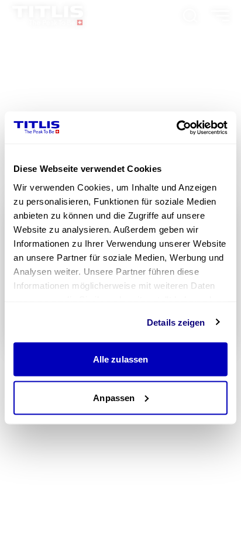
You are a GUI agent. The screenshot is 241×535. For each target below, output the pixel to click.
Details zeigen (176, 322)
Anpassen (114, 397)
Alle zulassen (120, 359)
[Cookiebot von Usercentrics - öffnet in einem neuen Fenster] (176, 127)
